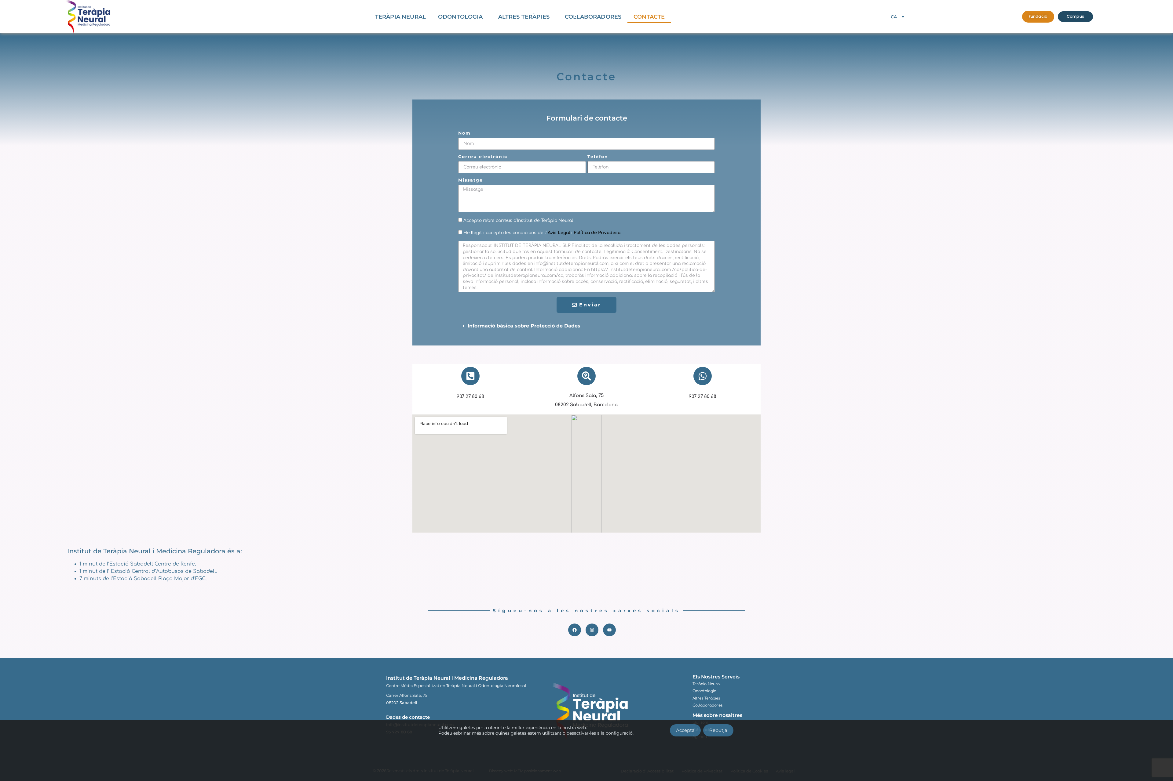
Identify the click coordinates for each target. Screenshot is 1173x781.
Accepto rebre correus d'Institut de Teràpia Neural (518, 220)
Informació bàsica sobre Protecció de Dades (524, 326)
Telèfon (597, 156)
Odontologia (460, 16)
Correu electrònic (482, 156)
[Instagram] (592, 630)
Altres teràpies (524, 16)
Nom (464, 133)
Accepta (685, 730)
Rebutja (718, 730)
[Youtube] (609, 630)
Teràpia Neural (400, 16)
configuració (619, 733)
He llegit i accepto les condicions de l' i (541, 232)
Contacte (649, 16)
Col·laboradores (593, 16)
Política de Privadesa (597, 232)
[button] (586, 326)
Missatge (470, 180)
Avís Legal (559, 232)
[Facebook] (574, 630)
